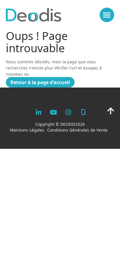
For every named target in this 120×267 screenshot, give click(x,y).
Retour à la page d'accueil (40, 82)
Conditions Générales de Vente (77, 130)
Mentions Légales (27, 130)
